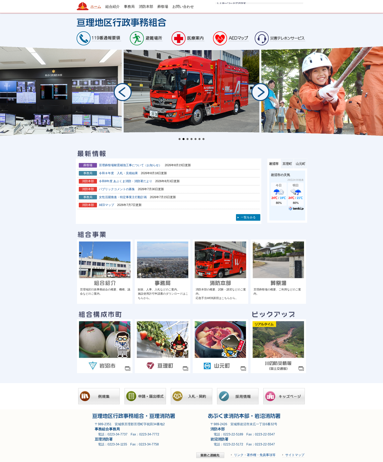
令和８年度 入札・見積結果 (118, 173)
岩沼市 (274, 163)
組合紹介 (112, 6)
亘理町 (287, 163)
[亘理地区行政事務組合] (191, 21)
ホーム (95, 6)
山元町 (300, 163)
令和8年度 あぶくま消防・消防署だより (125, 181)
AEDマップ (106, 205)
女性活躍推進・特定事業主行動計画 (123, 197)
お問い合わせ (183, 6)
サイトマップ (294, 455)
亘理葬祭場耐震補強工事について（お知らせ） (130, 165)
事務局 (129, 6)
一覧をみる (248, 217)
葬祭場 (162, 6)
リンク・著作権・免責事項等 (254, 455)
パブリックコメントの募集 (117, 189)
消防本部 (146, 6)
